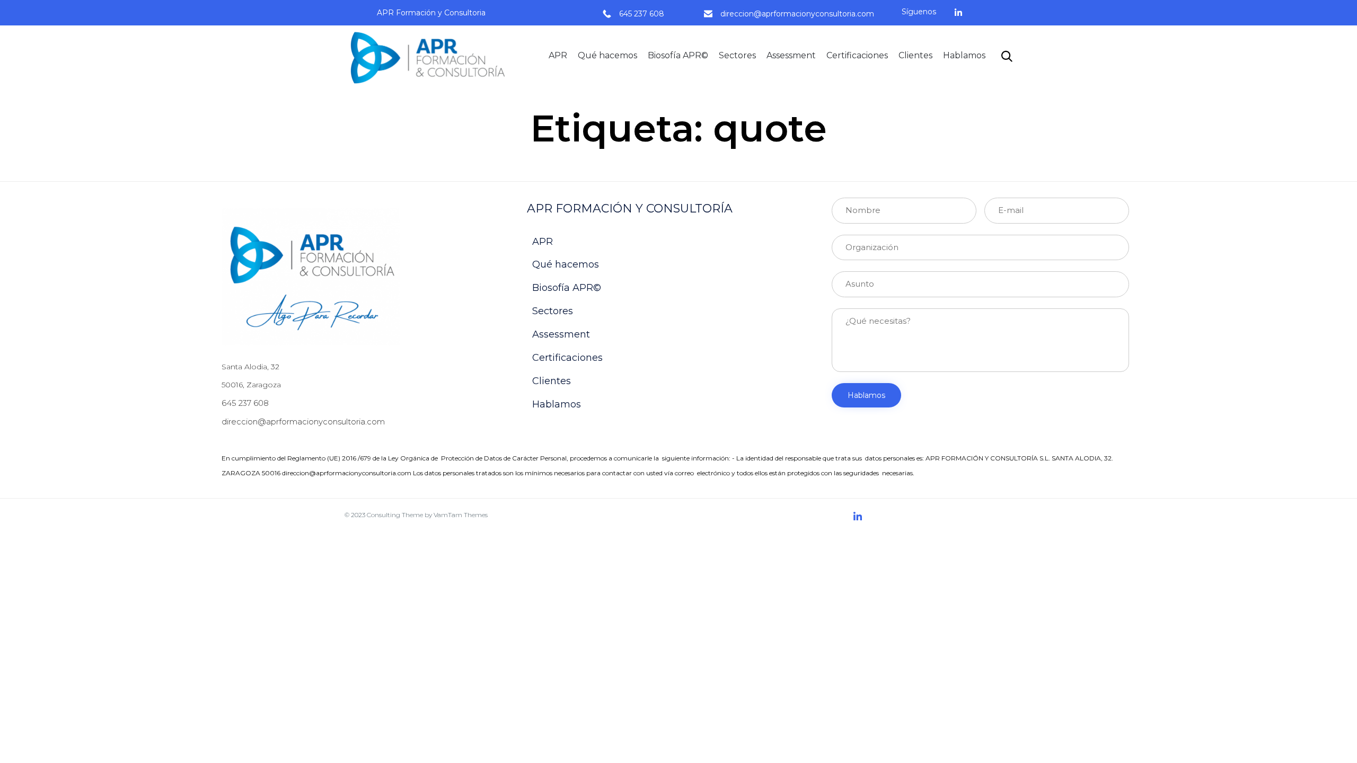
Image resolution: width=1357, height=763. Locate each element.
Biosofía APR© (678, 55)
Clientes (915, 55)
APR (558, 55)
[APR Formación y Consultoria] (431, 55)
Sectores (737, 55)
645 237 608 (641, 14)
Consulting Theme (395, 515)
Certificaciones (857, 55)
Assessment (791, 55)
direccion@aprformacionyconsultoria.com (797, 14)
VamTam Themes (461, 515)
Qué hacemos (607, 55)
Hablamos (964, 55)
